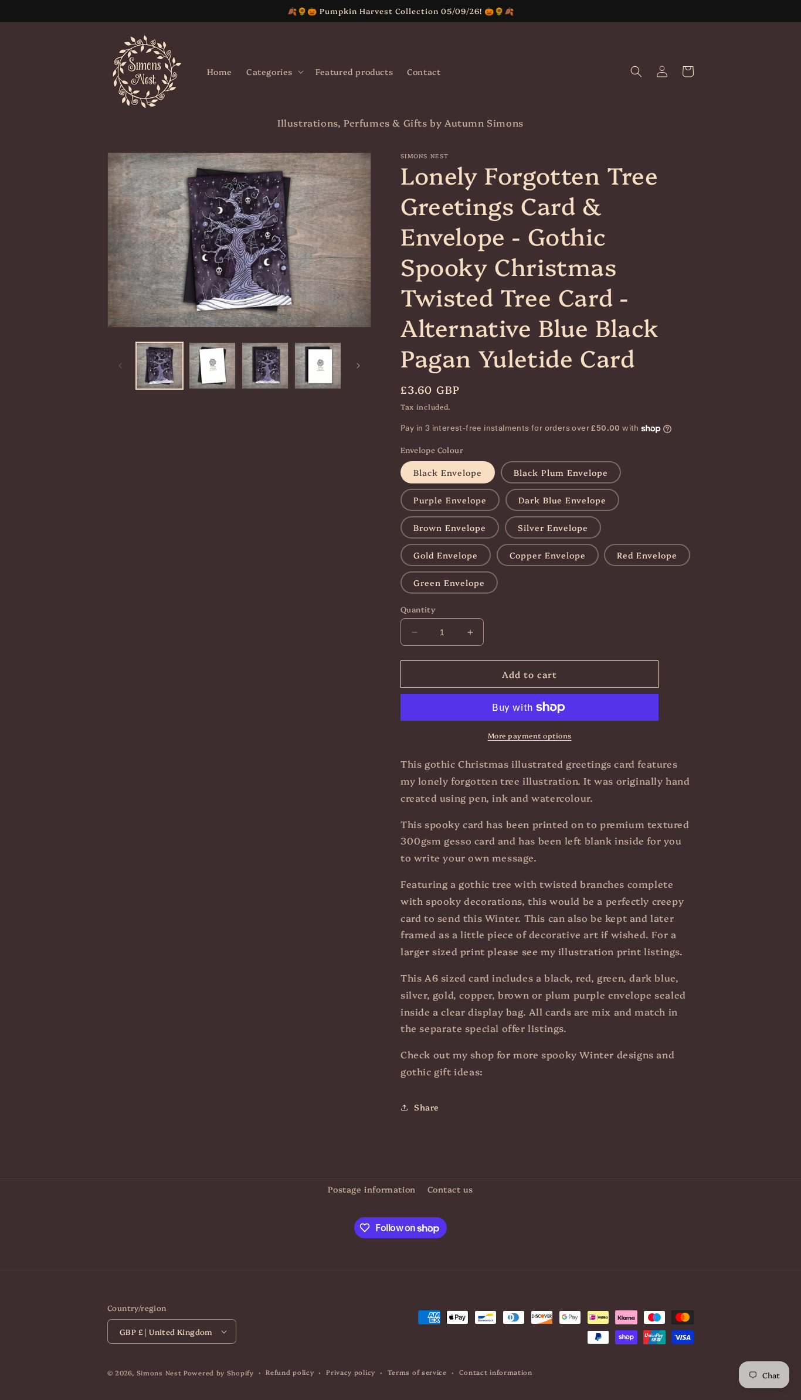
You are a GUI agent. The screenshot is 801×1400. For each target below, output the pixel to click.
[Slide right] (358, 366)
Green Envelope (449, 582)
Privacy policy (350, 1372)
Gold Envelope (445, 555)
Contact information (495, 1372)
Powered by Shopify (219, 1372)
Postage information (371, 1189)
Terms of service (417, 1372)
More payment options (530, 735)
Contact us (450, 1189)
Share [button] (426, 1107)
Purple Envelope (450, 500)
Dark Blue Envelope (562, 500)
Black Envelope (447, 472)
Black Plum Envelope (561, 472)
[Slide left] (120, 366)
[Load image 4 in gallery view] (317, 365)
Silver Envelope (553, 527)
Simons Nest (159, 1372)
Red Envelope (647, 555)
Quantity (417, 609)
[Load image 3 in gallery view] (265, 365)
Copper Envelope (548, 555)
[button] (273, 71)
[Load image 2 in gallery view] (212, 365)
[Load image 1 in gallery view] (159, 365)
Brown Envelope (449, 527)
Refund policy (290, 1372)
